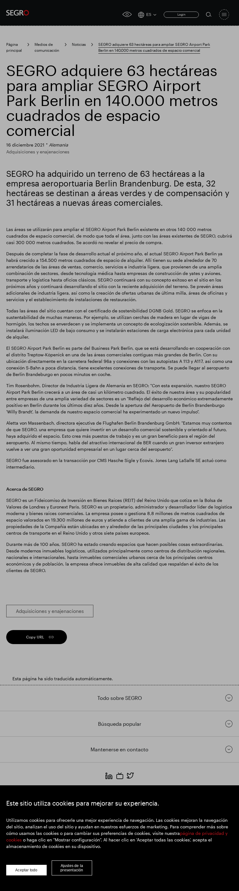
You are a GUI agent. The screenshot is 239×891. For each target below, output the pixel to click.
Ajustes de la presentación (71, 868)
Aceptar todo (26, 870)
